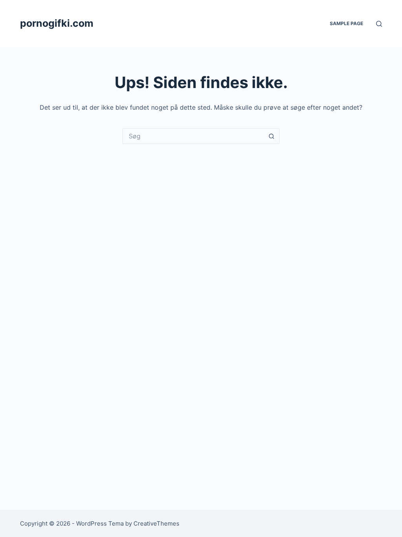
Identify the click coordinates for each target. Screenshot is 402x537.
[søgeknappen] (272, 136)
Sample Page (346, 23)
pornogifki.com (56, 23)
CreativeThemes (156, 523)
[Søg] (379, 24)
